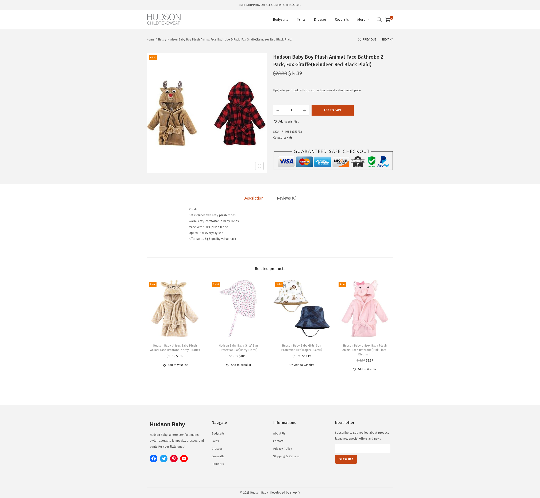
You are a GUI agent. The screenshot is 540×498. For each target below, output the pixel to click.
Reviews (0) (287, 198)
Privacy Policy (282, 449)
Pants (215, 441)
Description (253, 198)
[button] (285, 122)
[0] (387, 19)
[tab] (253, 198)
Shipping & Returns (286, 456)
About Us (279, 433)
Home (150, 39)
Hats (161, 39)
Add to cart (333, 110)
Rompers (218, 464)
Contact (278, 441)
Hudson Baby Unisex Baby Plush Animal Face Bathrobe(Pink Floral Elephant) (364, 350)
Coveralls (218, 456)
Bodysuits (218, 433)
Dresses (217, 449)
